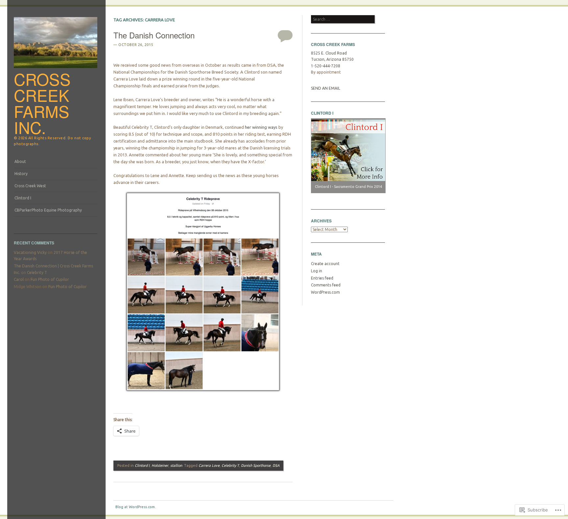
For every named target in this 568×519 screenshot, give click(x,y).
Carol (19, 279)
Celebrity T (37, 272)
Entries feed (322, 278)
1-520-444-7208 (325, 66)
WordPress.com (325, 292)
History (21, 173)
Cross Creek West (30, 186)
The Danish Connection (154, 35)
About (20, 161)
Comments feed (326, 285)
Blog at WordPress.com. (135, 507)
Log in (316, 271)
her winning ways (261, 127)
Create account (325, 263)
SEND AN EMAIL (325, 88)
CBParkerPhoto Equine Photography (48, 210)
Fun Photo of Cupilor (50, 279)
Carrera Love (209, 465)
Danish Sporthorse (256, 465)
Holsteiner (160, 465)
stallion (176, 465)
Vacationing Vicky (30, 252)
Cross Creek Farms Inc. (42, 103)
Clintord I (22, 198)
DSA (275, 465)
